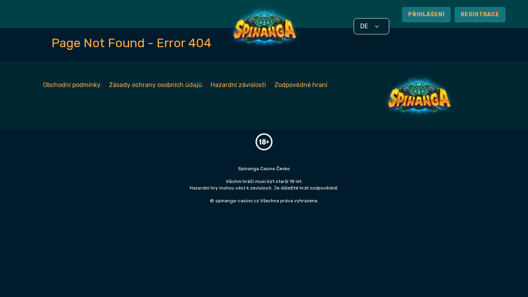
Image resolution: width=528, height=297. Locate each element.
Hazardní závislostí (238, 85)
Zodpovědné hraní (300, 85)
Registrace (480, 14)
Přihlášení (426, 14)
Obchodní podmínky (71, 85)
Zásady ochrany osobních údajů (155, 85)
